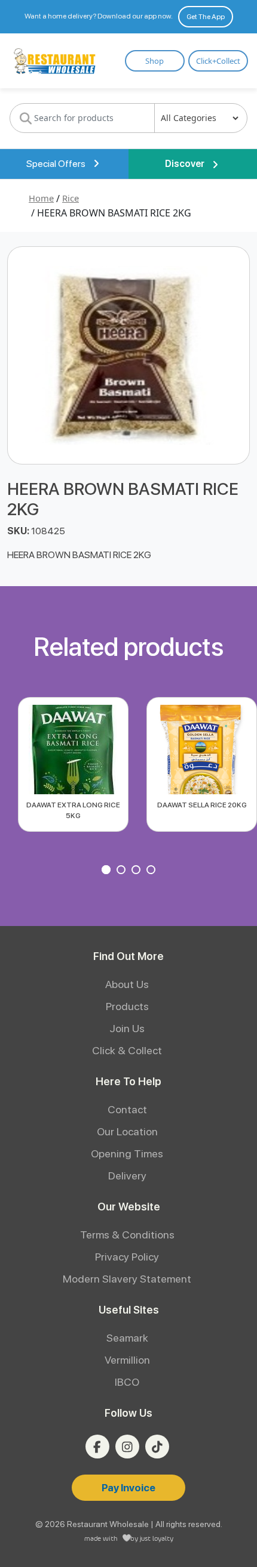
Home (41, 198)
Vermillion (127, 1360)
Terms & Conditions (127, 1234)
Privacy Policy (127, 1256)
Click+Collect (218, 60)
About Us (127, 984)
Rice (70, 198)
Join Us (127, 1028)
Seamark (127, 1337)
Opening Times (127, 1153)
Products (127, 1006)
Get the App (205, 17)
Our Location (127, 1131)
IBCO (127, 1382)
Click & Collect (127, 1050)
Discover (185, 163)
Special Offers (56, 163)
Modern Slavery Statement (127, 1278)
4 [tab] (152, 871)
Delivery (127, 1175)
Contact (127, 1109)
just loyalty (156, 1538)
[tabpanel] (73, 764)
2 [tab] (122, 871)
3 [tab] (137, 871)
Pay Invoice (128, 1488)
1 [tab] (108, 871)
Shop (154, 60)
